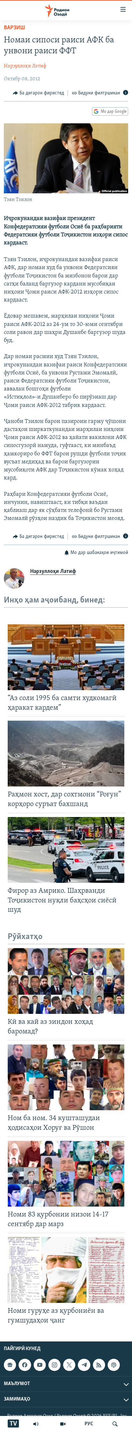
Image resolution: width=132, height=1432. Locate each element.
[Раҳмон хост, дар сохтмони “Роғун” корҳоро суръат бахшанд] (66, 753)
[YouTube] (62, 1424)
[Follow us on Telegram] (84, 1365)
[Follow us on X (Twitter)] (69, 1365)
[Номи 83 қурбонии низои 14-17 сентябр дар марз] (66, 1174)
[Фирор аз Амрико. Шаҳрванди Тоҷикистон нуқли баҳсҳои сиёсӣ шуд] (66, 850)
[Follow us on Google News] (10, 1365)
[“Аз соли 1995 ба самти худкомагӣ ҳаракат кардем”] (66, 657)
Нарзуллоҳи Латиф (25, 66)
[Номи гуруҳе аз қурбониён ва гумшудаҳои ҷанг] (66, 1270)
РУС (89, 1424)
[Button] (38, 93)
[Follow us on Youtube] (40, 1365)
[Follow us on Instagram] (54, 1365)
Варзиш (14, 28)
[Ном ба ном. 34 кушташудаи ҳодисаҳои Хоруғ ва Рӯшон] (66, 1077)
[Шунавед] (35, 1424)
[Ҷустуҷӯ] (115, 1424)
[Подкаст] (114, 1365)
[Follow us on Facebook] (25, 1365)
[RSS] (99, 1365)
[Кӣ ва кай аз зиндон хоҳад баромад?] (66, 981)
